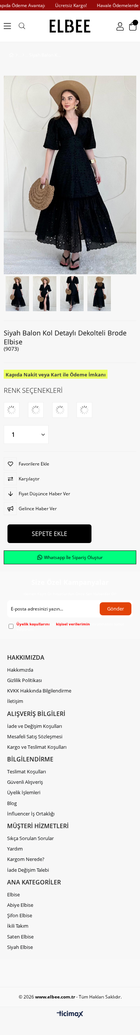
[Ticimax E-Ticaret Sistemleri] (70, 1014)
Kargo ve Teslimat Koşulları (36, 747)
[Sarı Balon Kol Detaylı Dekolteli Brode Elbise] (40, 410)
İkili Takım (17, 925)
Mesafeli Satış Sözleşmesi (34, 736)
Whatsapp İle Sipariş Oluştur (73, 557)
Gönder (115, 608)
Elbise (13, 894)
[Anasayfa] (17, 55)
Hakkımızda (20, 669)
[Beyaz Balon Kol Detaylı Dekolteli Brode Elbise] (89, 410)
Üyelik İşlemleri (23, 792)
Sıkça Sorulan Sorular (30, 838)
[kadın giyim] (70, 26)
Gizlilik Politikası (24, 680)
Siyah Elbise (20, 947)
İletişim (15, 701)
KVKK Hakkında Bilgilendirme (39, 690)
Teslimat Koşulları (26, 771)
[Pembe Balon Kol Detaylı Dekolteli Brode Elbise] (16, 410)
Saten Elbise (20, 936)
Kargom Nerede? (25, 859)
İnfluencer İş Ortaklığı (31, 813)
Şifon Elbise (19, 915)
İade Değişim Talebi (28, 870)
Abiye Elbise (20, 905)
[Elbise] (23, 55)
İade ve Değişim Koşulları (34, 726)
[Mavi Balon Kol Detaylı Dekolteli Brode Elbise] (64, 410)
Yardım (15, 848)
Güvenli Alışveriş (25, 782)
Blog (12, 803)
